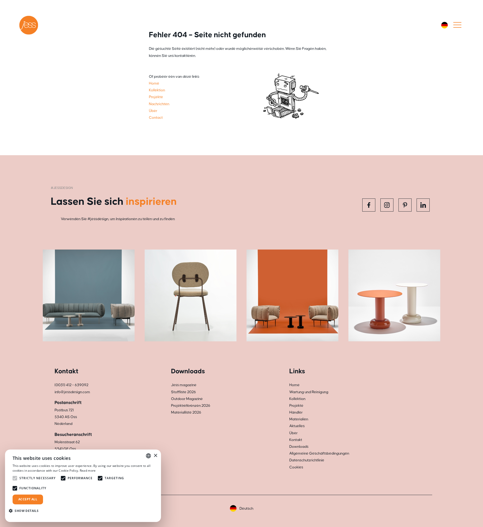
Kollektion (157, 90)
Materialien (298, 419)
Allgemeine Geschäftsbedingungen (319, 453)
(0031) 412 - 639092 (71, 385)
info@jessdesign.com (72, 392)
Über (153, 111)
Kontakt (295, 440)
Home (154, 83)
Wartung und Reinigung (308, 392)
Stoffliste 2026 (183, 392)
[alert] (83, 486)
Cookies (296, 467)
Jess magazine (183, 385)
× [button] (155, 456)
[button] (25, 510)
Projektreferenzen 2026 (190, 406)
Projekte (156, 97)
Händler (296, 412)
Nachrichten (159, 104)
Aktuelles (297, 426)
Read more (88, 470)
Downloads (298, 447)
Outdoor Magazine (187, 399)
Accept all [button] (27, 499)
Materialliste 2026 (186, 412)
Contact (156, 117)
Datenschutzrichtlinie (306, 460)
